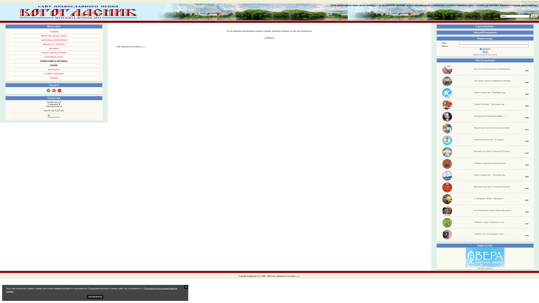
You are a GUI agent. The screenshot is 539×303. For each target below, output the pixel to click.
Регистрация (533, 2)
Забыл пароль (479, 54)
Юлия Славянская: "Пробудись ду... (490, 92)
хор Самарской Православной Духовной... (493, 210)
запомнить (486, 49)
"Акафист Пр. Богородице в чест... (489, 234)
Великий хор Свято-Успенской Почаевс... (493, 151)
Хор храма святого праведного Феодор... (493, 81)
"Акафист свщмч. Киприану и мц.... (490, 222)
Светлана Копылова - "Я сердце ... (490, 139)
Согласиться (95, 297)
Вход (524, 2)
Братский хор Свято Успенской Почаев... (492, 187)
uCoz (143, 47)
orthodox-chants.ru (485, 268)
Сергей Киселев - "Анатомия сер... (490, 104)
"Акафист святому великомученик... (490, 163)
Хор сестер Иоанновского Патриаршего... (493, 69)
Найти (534, 16)
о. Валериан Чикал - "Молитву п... (489, 198)
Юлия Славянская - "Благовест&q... (490, 175)
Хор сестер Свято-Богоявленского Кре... (492, 128)
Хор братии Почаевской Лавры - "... (490, 116)
